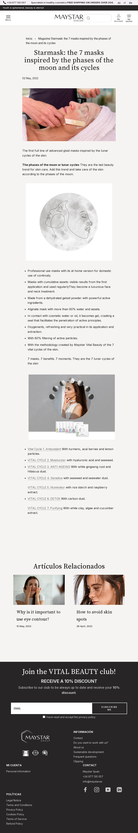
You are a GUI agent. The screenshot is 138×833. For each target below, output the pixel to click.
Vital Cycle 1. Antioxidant (44, 449)
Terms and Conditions (19, 804)
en (130, 2)
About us (78, 747)
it (125, 2)
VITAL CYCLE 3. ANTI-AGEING (49, 467)
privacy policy (87, 717)
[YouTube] (108, 789)
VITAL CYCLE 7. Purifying (45, 508)
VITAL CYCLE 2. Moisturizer (47, 460)
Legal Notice (13, 800)
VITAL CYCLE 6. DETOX (44, 498)
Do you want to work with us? (90, 742)
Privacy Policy (14, 809)
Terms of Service (16, 818)
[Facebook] (85, 789)
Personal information (18, 771)
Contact (78, 738)
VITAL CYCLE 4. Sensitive (45, 478)
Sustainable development (88, 751)
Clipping (78, 761)
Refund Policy (14, 823)
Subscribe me (109, 708)
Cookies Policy (15, 814)
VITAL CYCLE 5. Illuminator (46, 487)
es (119, 2)
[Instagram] (97, 789)
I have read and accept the (62, 717)
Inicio (29, 38)
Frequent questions (84, 756)
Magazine (44, 38)
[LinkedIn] (119, 789)
